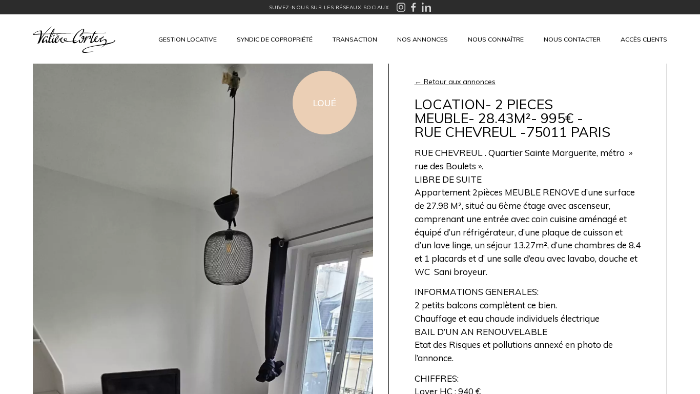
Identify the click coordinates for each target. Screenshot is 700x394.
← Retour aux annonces (455, 81)
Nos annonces (422, 39)
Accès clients (644, 39)
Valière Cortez (74, 40)
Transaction (355, 39)
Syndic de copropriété (275, 39)
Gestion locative (187, 39)
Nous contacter (572, 39)
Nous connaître (496, 39)
